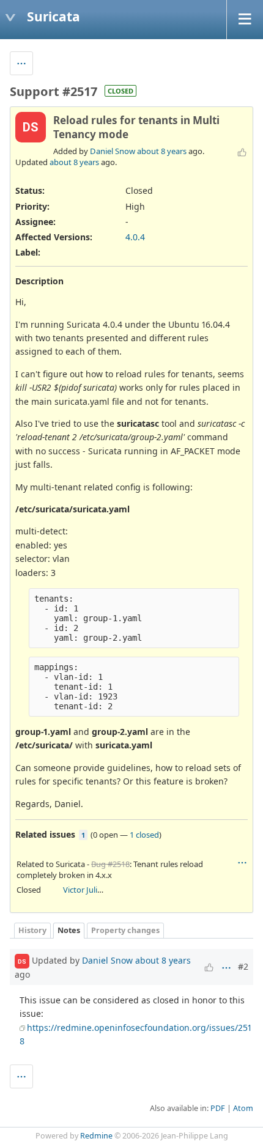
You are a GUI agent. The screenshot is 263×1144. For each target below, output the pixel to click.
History (32, 930)
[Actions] (242, 862)
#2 (243, 966)
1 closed (144, 834)
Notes (68, 930)
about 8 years (162, 151)
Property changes (125, 930)
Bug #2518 (110, 863)
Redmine (96, 1136)
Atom (243, 1108)
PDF (217, 1108)
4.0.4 (135, 237)
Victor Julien (84, 889)
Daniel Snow (112, 151)
